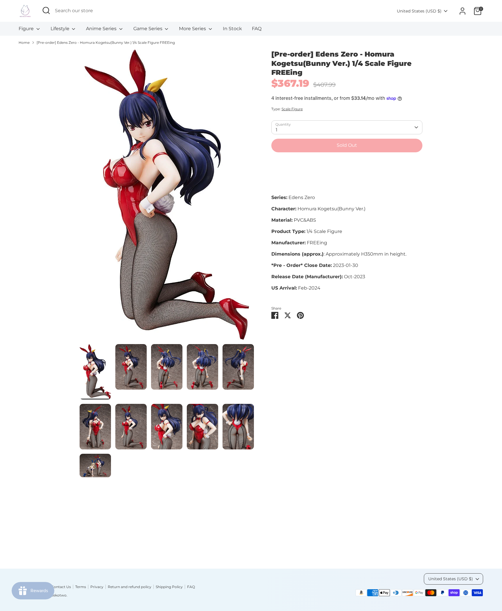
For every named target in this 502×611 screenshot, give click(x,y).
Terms (80, 587)
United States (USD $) (419, 11)
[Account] (462, 11)
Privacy (96, 587)
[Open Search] (46, 10)
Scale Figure (292, 109)
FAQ (256, 28)
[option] (167, 197)
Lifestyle (61, 28)
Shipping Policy (169, 587)
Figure (27, 28)
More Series (193, 28)
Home (24, 42)
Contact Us (61, 587)
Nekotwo (58, 595)
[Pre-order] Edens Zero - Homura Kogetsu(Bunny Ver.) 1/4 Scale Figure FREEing (106, 42)
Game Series (148, 28)
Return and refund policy (129, 587)
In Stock (232, 28)
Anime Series (102, 28)
